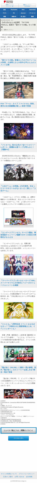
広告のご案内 (8, 476)
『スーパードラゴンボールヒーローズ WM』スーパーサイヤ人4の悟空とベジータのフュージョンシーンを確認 (18, 283)
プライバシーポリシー (27, 474)
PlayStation (14, 9)
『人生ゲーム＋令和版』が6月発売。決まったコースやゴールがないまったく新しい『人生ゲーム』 (18, 188)
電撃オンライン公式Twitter (27, 5)
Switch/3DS (32, 9)
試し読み (23, 16)
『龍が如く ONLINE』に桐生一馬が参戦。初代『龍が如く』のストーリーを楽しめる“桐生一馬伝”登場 (18, 369)
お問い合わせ (19, 476)
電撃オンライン (8, 30)
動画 (32, 16)
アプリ (4, 13)
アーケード (32, 13)
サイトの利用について (9, 474)
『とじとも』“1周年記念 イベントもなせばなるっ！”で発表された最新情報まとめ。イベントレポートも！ (17, 326)
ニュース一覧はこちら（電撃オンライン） (19, 430)
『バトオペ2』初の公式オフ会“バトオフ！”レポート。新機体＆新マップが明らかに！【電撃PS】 (17, 147)
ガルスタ (23, 13)
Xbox (23, 9)
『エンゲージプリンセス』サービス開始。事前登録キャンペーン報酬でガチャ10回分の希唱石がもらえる (18, 235)
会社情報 (29, 476)
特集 (4, 16)
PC (14, 13)
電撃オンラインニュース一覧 (10, 5)
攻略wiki (14, 16)
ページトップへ (18, 438)
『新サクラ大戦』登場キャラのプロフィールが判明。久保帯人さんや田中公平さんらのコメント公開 (18, 62)
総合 (4, 9)
